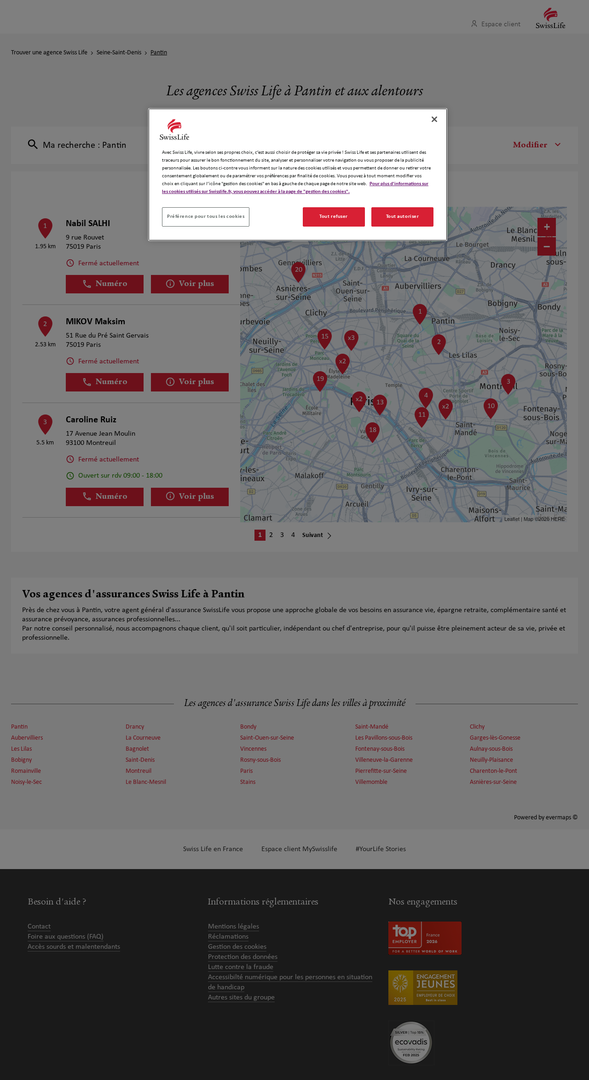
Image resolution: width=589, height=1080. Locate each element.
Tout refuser (333, 216)
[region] (297, 174)
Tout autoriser (402, 216)
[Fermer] (434, 119)
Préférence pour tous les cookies (205, 216)
